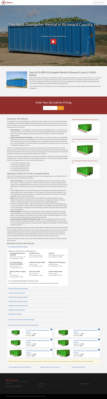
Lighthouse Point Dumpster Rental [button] (18, 305)
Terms (37, 396)
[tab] (37, 247)
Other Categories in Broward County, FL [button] (19, 367)
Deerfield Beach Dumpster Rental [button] (18, 301)
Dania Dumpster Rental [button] (15, 314)
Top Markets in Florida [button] (78, 367)
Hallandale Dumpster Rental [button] (16, 310)
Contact (40, 386)
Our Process (42, 383)
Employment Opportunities (13, 386)
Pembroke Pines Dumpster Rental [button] (18, 288)
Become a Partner (99, 2)
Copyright (42, 396)
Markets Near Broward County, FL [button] (50, 367)
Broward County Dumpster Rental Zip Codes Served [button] (23, 325)
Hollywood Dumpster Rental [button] (16, 293)
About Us (8, 383)
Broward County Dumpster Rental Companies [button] (21, 319)
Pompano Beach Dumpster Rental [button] (18, 297)
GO (61, 108)
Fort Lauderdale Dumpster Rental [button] (17, 246)
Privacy (32, 396)
